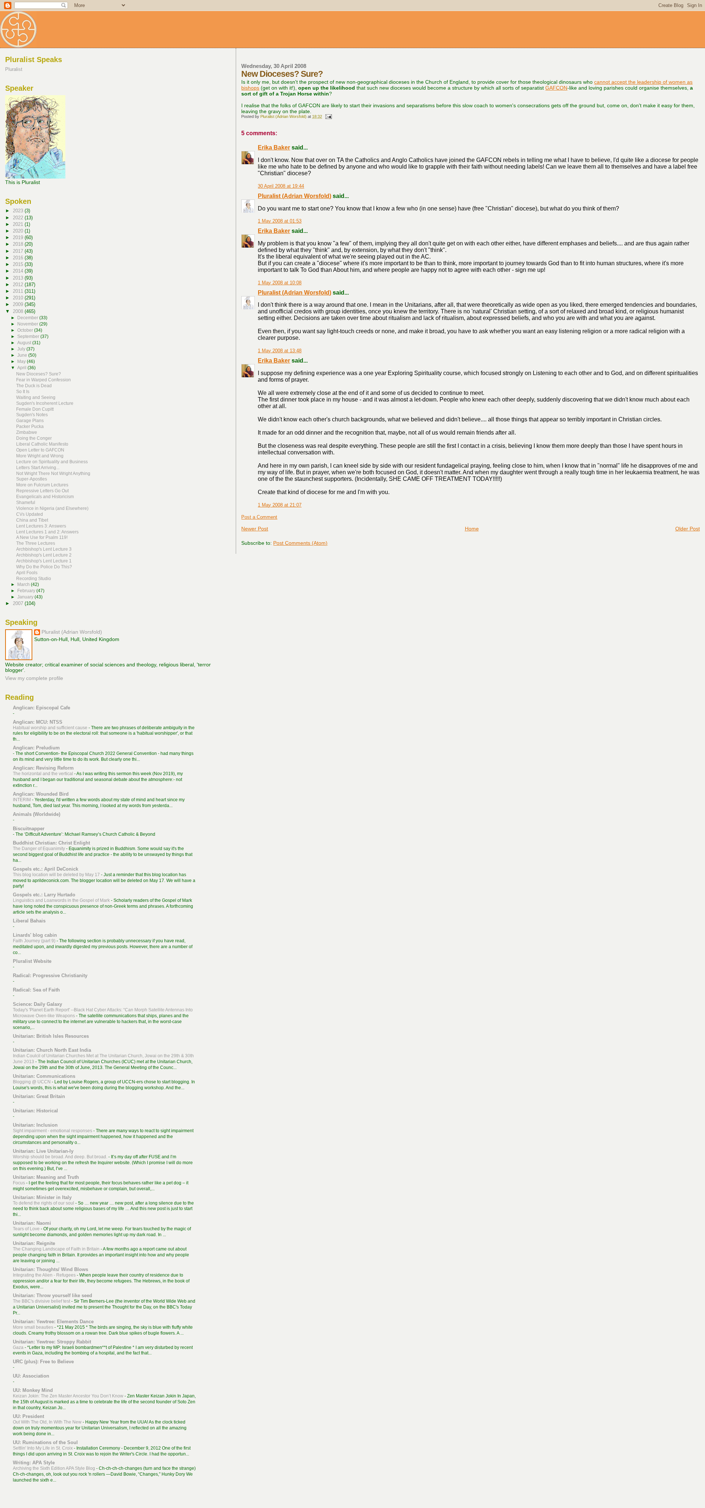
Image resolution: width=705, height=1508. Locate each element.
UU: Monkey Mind (33, 1390)
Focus (19, 1182)
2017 (19, 251)
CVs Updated (29, 514)
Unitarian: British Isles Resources (51, 1036)
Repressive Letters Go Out (42, 490)
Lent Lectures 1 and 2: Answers (47, 531)
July (21, 349)
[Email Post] (328, 116)
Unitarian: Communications (44, 1076)
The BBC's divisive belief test (42, 1301)
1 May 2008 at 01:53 (279, 221)
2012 (19, 284)
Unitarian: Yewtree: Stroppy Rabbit (52, 1342)
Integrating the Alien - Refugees (45, 1275)
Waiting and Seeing (35, 397)
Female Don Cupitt (35, 409)
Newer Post (254, 529)
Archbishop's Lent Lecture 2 (44, 555)
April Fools (26, 572)
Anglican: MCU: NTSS (37, 722)
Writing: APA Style (34, 1462)
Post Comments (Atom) (300, 543)
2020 (19, 231)
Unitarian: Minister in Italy (42, 1197)
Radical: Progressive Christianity (50, 975)
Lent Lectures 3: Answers (41, 525)
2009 (19, 304)
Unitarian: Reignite (34, 1243)
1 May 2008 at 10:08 (279, 282)
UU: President (28, 1416)
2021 (19, 224)
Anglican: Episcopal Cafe (41, 707)
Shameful (25, 502)
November (28, 324)
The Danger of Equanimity (39, 848)
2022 (19, 217)
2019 (19, 237)
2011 (19, 291)
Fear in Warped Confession (43, 379)
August (24, 342)
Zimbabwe (26, 432)
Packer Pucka (30, 426)
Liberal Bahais (29, 921)
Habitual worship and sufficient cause (50, 727)
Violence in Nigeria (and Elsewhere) (52, 508)
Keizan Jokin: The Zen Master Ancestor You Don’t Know (68, 1396)
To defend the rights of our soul (44, 1203)
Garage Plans (30, 420)
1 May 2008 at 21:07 (279, 505)
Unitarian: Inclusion (35, 1125)
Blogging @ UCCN (32, 1081)
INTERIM (22, 799)
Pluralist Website (32, 961)
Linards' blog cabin (35, 935)
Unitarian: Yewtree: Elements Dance (53, 1321)
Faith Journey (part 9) (35, 940)
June (22, 355)
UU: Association (31, 1376)
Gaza (19, 1347)
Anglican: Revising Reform (43, 768)
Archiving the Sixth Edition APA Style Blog (54, 1468)
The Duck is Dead (34, 385)
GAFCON (556, 88)
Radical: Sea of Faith (36, 990)
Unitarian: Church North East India (52, 1050)
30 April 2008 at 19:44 (281, 186)
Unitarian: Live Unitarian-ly (43, 1151)
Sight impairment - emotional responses (53, 1130)
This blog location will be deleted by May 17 (57, 874)
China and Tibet (32, 520)
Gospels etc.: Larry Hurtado (44, 894)
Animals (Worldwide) (36, 814)
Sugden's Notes (32, 414)
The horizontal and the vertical (43, 773)
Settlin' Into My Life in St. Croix (43, 1448)
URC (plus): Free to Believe (43, 1361)
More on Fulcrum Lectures (42, 484)
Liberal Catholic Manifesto (42, 444)
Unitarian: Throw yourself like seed (52, 1295)
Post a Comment (259, 517)
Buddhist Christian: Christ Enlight (51, 843)
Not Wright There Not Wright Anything (53, 473)
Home (472, 529)
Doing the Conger (34, 438)
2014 (19, 271)
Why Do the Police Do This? (44, 566)
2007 (19, 603)
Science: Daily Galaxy (37, 1004)
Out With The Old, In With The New (48, 1422)
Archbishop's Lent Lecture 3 (44, 549)
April (22, 367)
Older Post (687, 529)
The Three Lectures (35, 543)
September (28, 336)
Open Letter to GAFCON (40, 449)
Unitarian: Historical (35, 1110)
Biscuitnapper (28, 828)
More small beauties (33, 1327)
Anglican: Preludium (36, 748)
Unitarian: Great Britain (39, 1096)
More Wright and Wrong (40, 455)
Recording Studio (33, 578)
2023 (19, 210)
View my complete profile (34, 678)
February (26, 590)
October (25, 330)
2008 (19, 311)
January (26, 597)
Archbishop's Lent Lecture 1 (44, 560)
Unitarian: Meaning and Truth (46, 1177)
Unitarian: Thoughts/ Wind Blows (50, 1269)
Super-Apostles (31, 478)
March (24, 584)
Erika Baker (274, 147)
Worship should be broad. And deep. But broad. (60, 1156)
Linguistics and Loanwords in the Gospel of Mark (62, 900)
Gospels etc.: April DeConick (45, 869)
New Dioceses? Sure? (38, 373)
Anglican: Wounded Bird (41, 794)
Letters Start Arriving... (37, 467)
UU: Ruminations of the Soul (45, 1442)
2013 (19, 278)
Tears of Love (27, 1228)
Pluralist (13, 69)
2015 (19, 264)
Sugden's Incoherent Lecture (44, 403)
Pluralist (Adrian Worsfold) (294, 196)
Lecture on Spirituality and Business (52, 461)
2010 (19, 297)
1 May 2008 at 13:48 (279, 350)
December (28, 317)
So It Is (22, 391)
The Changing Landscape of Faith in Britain (57, 1249)
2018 (19, 244)
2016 (19, 257)
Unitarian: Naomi (32, 1223)
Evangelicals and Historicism (45, 496)
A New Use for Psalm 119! (42, 537)
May (22, 361)
